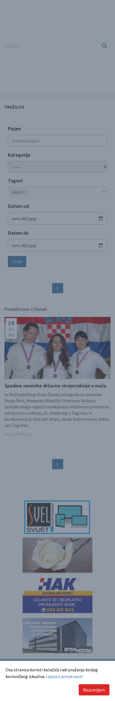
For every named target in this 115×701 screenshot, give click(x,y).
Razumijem (94, 690)
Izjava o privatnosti (64, 676)
